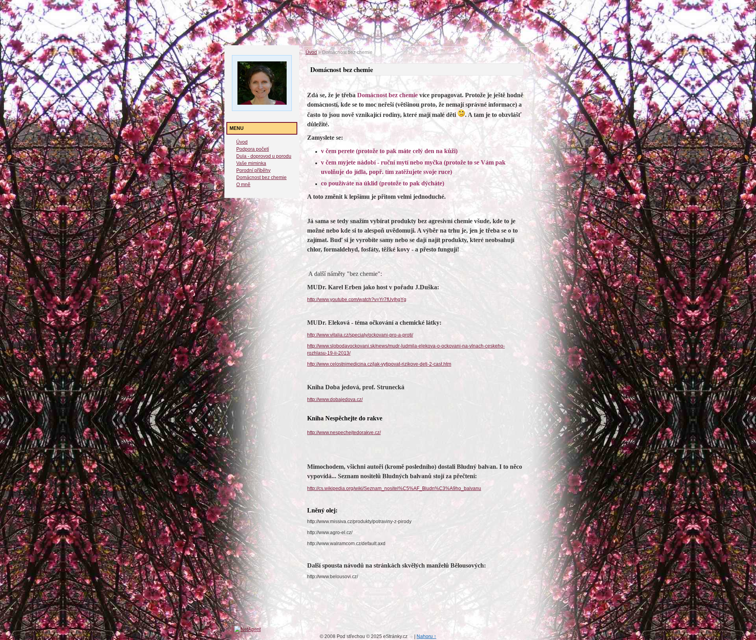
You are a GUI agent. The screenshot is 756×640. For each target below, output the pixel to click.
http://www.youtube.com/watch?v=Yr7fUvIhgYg (356, 299)
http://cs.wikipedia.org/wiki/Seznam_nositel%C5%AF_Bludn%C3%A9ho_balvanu (394, 488)
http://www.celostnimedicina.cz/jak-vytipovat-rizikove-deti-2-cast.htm (379, 364)
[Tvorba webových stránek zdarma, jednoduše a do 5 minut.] (411, 637)
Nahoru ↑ (426, 636)
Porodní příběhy (253, 170)
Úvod (242, 142)
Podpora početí (252, 149)
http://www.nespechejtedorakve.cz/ (344, 432)
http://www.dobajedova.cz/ (335, 399)
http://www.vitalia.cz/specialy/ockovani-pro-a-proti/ (360, 335)
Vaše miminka (251, 163)
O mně (243, 184)
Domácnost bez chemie (261, 177)
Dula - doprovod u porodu (263, 156)
